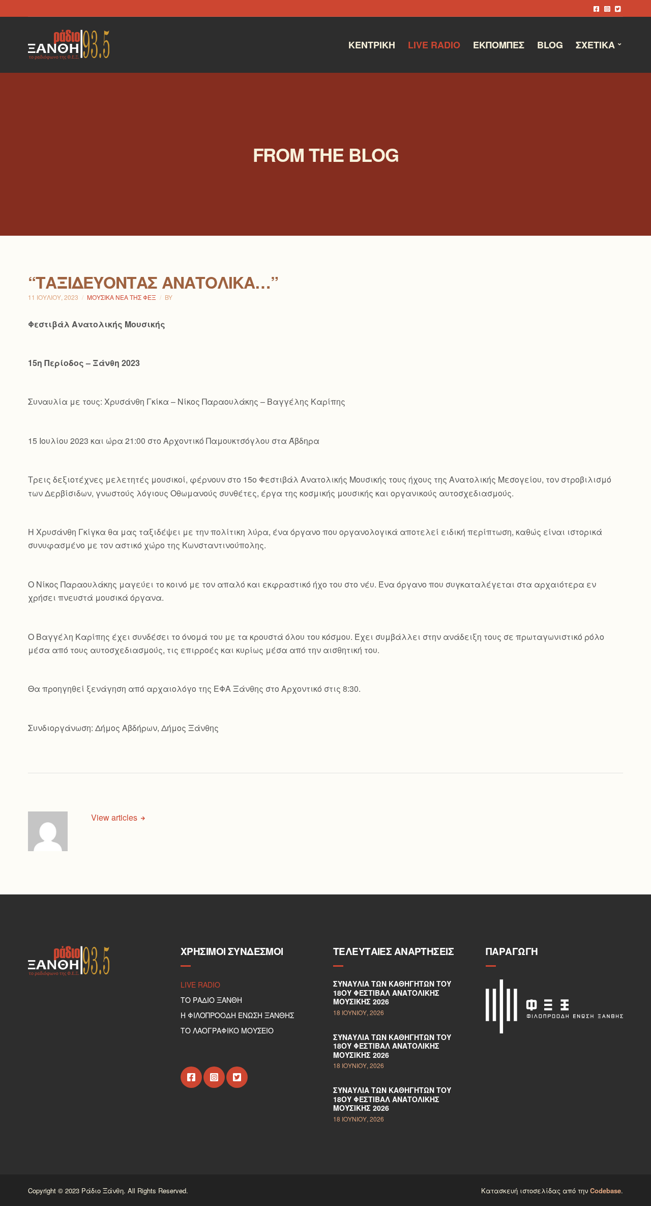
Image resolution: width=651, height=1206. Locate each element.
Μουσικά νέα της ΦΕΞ (121, 297)
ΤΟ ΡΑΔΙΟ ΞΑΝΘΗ (211, 1000)
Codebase (605, 1190)
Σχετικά (595, 44)
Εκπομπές (498, 44)
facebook (596, 8)
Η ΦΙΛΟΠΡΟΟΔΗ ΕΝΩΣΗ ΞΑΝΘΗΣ (237, 1015)
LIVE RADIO (200, 984)
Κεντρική (371, 44)
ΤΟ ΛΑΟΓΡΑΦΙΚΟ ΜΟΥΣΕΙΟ (227, 1030)
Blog (550, 44)
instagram (607, 8)
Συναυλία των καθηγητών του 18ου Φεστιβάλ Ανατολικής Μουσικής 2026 (392, 992)
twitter (617, 8)
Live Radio (434, 44)
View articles (115, 817)
